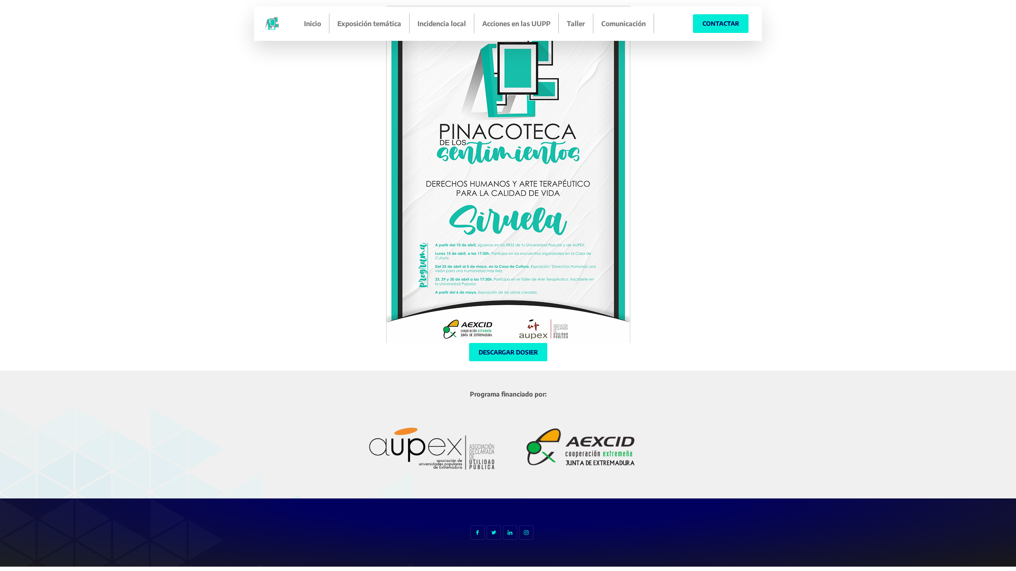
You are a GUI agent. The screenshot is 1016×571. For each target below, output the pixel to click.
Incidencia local (442, 23)
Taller (576, 23)
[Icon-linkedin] (510, 532)
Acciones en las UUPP (516, 23)
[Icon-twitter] (494, 532)
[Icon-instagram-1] (526, 532)
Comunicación (623, 23)
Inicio (312, 23)
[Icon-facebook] (477, 532)
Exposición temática (369, 23)
